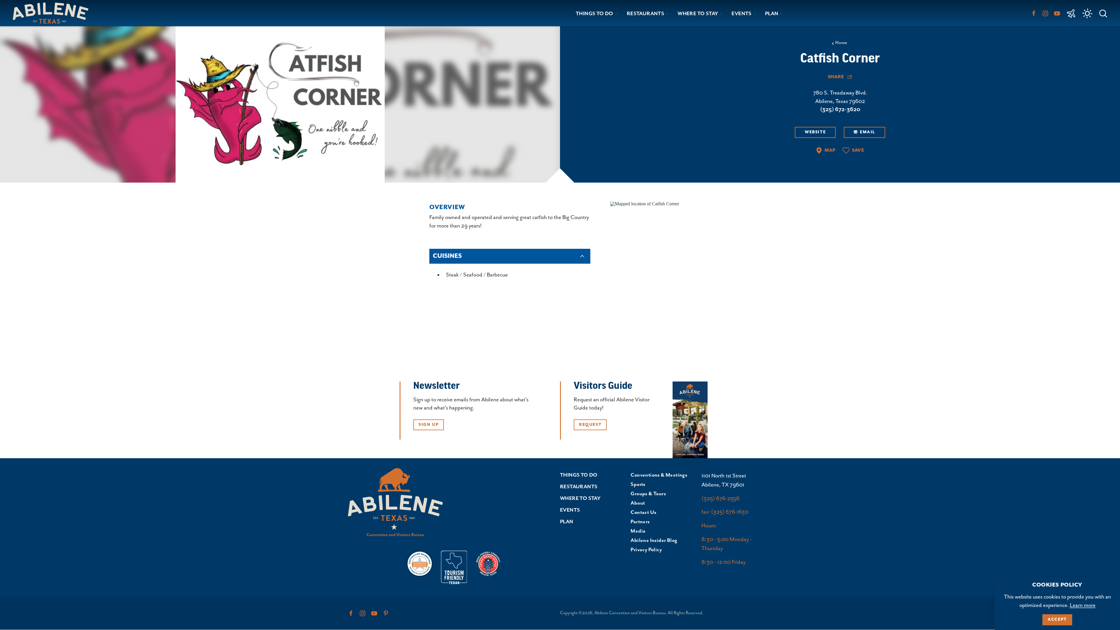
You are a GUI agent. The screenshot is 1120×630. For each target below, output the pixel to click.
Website (815, 132)
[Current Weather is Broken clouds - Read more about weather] (1087, 13)
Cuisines (447, 256)
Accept (1057, 619)
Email (867, 132)
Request (590, 424)
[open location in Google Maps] (644, 203)
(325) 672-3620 (840, 109)
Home (841, 43)
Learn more (1083, 605)
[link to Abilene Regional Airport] (1071, 13)
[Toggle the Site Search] (1103, 13)
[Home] (53, 13)
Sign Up (429, 424)
